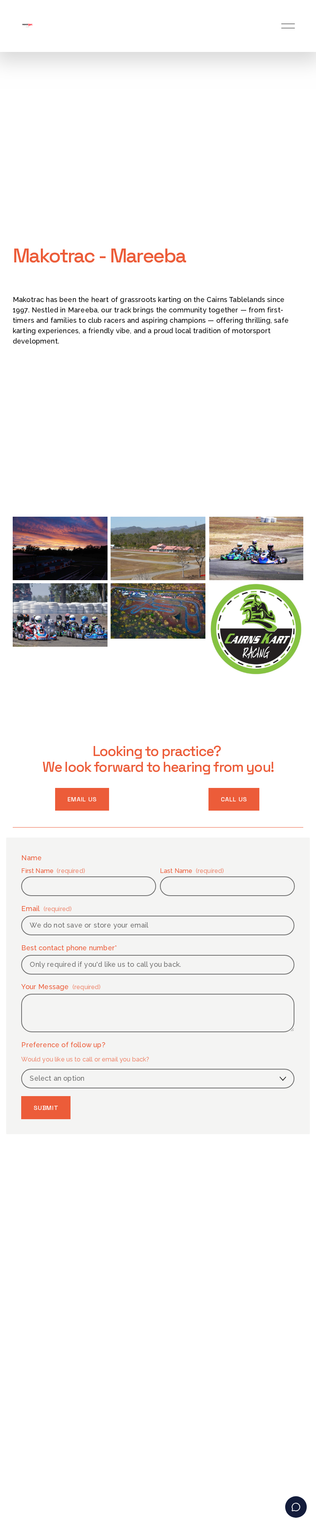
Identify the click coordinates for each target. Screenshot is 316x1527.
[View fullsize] (60, 548)
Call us (234, 799)
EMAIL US (82, 799)
